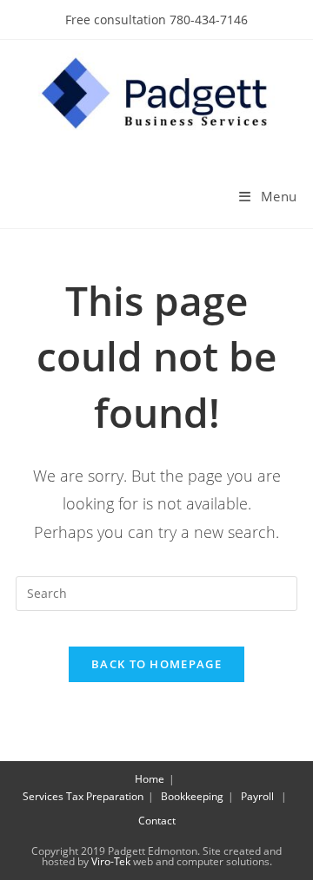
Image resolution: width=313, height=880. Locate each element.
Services (43, 796)
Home (149, 779)
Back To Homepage (156, 664)
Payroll (257, 796)
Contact (157, 820)
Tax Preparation (104, 796)
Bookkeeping (192, 796)
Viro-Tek (110, 861)
